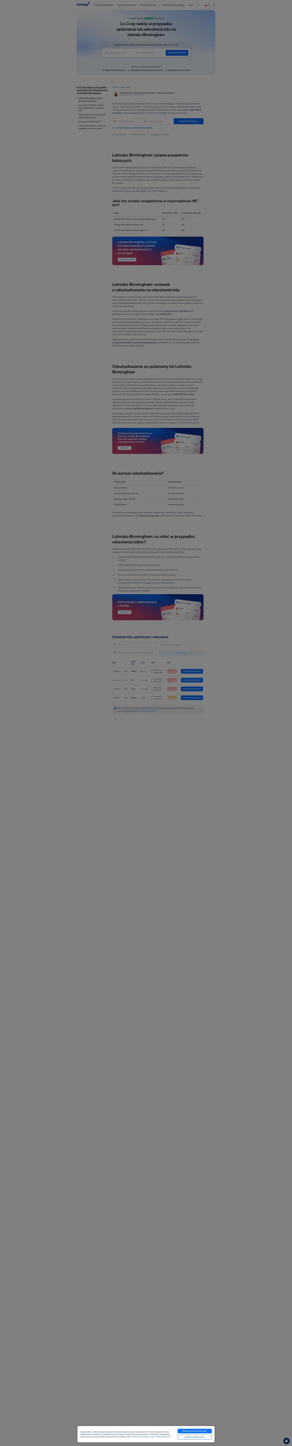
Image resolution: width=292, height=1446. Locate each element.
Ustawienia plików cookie (195, 1437)
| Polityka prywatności (162, 1437)
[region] (146, 1434)
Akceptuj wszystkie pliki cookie (194, 1431)
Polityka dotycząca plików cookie (143, 1437)
